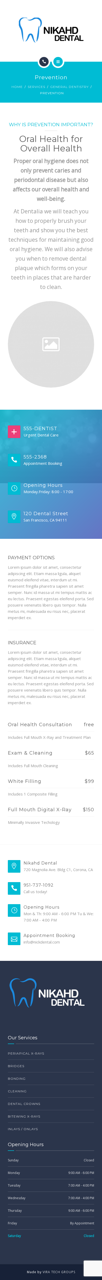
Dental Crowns (24, 1104)
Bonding (17, 1079)
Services (36, 87)
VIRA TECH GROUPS (59, 1272)
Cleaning (17, 1091)
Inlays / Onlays (23, 1129)
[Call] (44, 61)
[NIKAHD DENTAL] (51, 30)
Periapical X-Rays (26, 1053)
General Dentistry (69, 87)
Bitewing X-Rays (24, 1116)
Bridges (16, 1066)
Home (17, 87)
